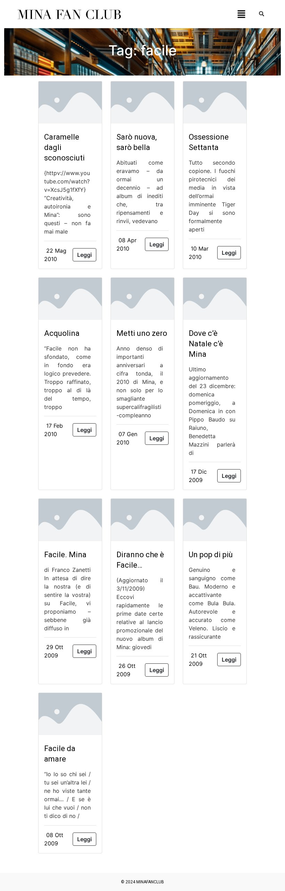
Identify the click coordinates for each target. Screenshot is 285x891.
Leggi (84, 254)
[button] (241, 14)
